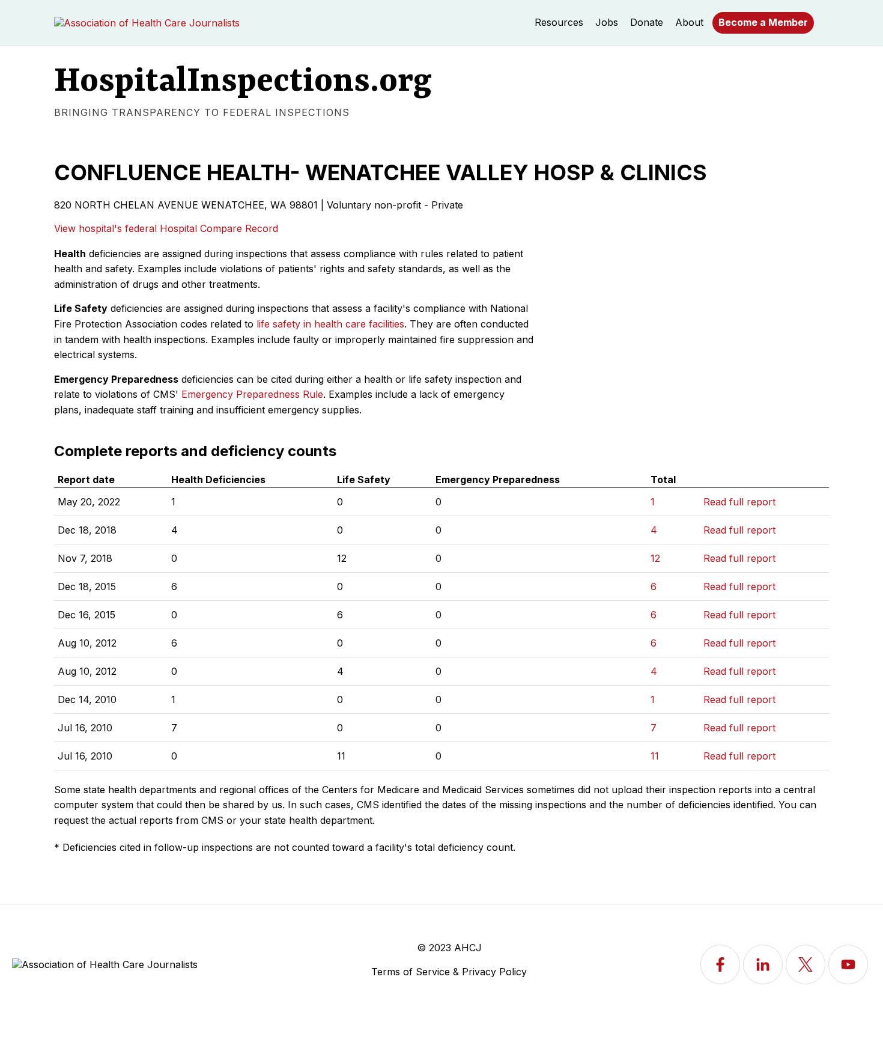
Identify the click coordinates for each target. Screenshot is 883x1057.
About (689, 22)
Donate (646, 22)
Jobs (606, 22)
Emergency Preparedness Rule (252, 394)
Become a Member (763, 22)
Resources (559, 22)
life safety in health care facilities (330, 324)
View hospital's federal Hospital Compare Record (166, 228)
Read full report (739, 502)
